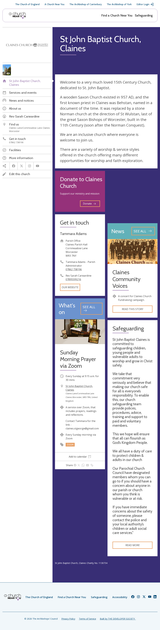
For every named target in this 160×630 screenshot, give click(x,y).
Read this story (132, 309)
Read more (132, 545)
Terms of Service (87, 618)
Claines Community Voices (126, 279)
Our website (70, 287)
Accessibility (119, 597)
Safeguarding (144, 15)
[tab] (80, 457)
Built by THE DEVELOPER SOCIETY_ (118, 618)
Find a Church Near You (116, 15)
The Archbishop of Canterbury (85, 4)
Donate (87, 203)
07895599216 (73, 279)
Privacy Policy (68, 618)
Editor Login (143, 4)
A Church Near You (54, 4)
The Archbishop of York (119, 4)
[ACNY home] (17, 15)
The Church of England (27, 4)
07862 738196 (74, 269)
